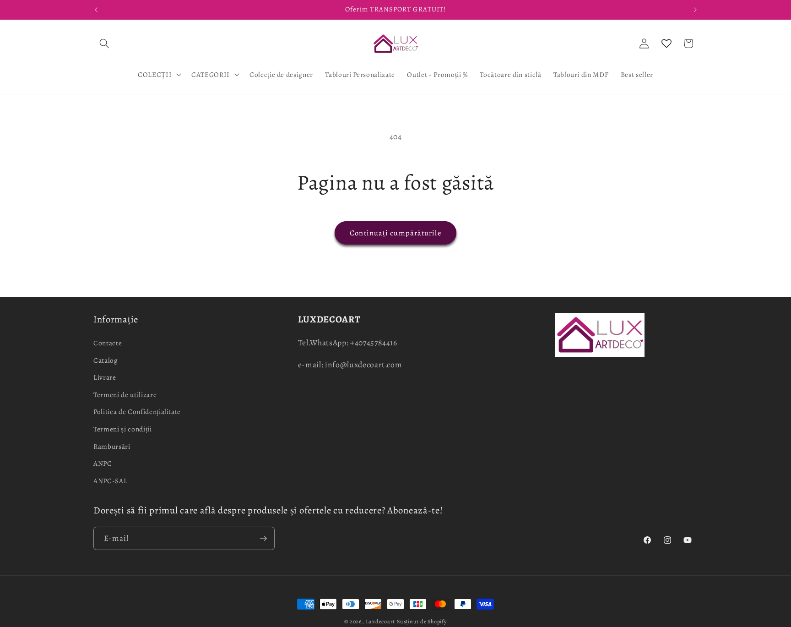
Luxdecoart (381, 621)
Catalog (105, 360)
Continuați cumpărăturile (395, 233)
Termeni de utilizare (125, 394)
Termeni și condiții (122, 428)
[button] (104, 44)
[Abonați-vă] (263, 539)
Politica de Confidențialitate (137, 411)
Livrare (104, 377)
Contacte (107, 342)
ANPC (102, 463)
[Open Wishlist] (666, 44)
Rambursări (111, 446)
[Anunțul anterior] (96, 9)
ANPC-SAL (110, 480)
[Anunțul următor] (695, 9)
